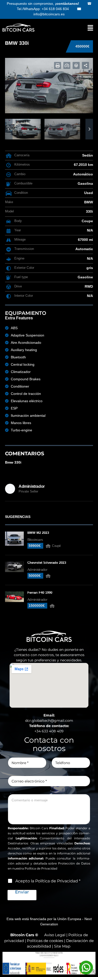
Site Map (62, 946)
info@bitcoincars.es (49, 14)
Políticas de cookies (45, 940)
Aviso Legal (54, 934)
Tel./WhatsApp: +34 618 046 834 (43, 9)
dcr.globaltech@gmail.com (49, 720)
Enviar (22, 892)
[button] (88, 28)
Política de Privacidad (41, 868)
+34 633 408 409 (49, 731)
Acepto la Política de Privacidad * (47, 881)
